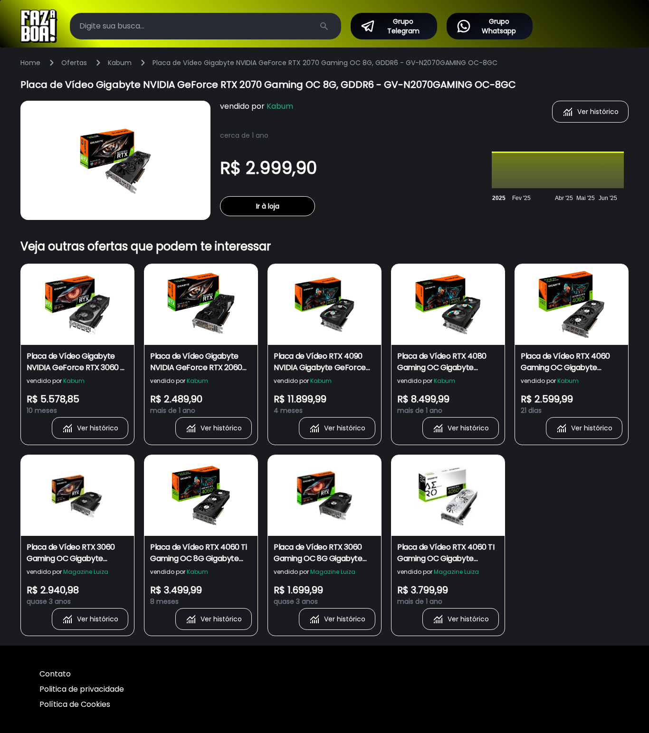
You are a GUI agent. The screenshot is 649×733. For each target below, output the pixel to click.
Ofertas (74, 62)
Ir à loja (267, 206)
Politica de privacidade (81, 689)
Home (30, 62)
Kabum (120, 62)
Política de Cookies (74, 704)
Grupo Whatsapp (499, 26)
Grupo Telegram (403, 26)
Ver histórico (598, 111)
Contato (55, 673)
